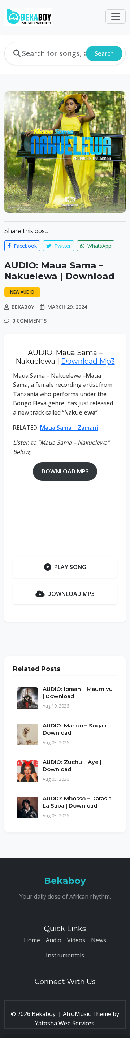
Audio (53, 940)
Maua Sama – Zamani (69, 428)
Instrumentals (65, 955)
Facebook (24, 245)
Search (104, 53)
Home (32, 940)
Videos (76, 940)
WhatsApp (98, 245)
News (98, 940)
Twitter (62, 245)
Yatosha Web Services (64, 1023)
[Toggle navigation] (115, 16)
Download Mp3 (88, 361)
